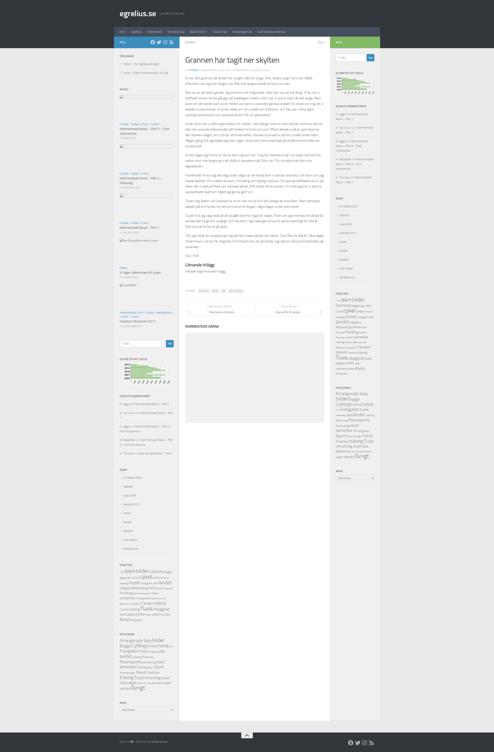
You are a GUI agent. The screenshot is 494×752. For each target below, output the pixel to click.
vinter (140, 614)
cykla (155, 577)
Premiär (137, 593)
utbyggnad (160, 609)
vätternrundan (161, 614)
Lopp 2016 (129, 495)
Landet (127, 522)
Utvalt (145, 124)
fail (167, 578)
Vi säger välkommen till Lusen (140, 272)
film (171, 646)
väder (148, 615)
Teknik (135, 124)
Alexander (129, 440)
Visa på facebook (155, 683)
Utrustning (152, 678)
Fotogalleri (129, 651)
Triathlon (124, 609)
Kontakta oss (175, 32)
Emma (162, 577)
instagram (146, 583)
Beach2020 (197, 32)
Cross (135, 577)
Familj (123, 268)
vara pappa (127, 614)
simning (139, 598)
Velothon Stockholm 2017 (138, 321)
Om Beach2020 (132, 477)
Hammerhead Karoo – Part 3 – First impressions (351, 145)
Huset (126, 513)
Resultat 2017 (131, 504)
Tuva (146, 608)
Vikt (144, 683)
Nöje (152, 657)
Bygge (122, 578)
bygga (168, 572)
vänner (125, 688)
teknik (160, 603)
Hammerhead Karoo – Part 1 (139, 228)
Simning (142, 667)
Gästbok (136, 32)
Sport (125, 316)
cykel (146, 576)
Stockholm (125, 604)
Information (154, 32)
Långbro (125, 588)
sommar (162, 598)
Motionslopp (140, 588)
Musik (145, 657)
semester (127, 598)
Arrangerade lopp (131, 312)
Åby (224, 290)
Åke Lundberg (235, 290)
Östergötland (136, 620)
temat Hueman (159, 741)
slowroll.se (220, 32)
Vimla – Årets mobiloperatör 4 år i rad (145, 73)
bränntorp (204, 290)
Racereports (164, 312)
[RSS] (171, 42)
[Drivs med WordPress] (132, 741)
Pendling (126, 593)
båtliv (129, 577)
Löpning (136, 657)
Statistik (128, 486)
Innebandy (154, 651)
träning (135, 609)
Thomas (194, 70)
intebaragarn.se (242, 32)
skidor (147, 598)
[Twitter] (159, 42)
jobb (155, 583)
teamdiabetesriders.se (271, 32)
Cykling (124, 124)
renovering (149, 662)
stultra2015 (135, 604)
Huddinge (124, 583)
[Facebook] (153, 42)
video (139, 683)
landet (215, 290)
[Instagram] (165, 42)
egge (126, 404)
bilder (142, 571)
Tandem (148, 603)
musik (159, 588)
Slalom (154, 598)
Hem (122, 32)
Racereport (146, 593)
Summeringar (127, 672)
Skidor (150, 667)
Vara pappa (128, 683)
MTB (152, 588)
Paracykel (167, 588)
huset (134, 582)
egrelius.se (138, 13)
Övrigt (190, 42)
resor (155, 593)
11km (122, 572)
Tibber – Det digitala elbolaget (141, 64)
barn (130, 571)
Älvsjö (125, 619)
